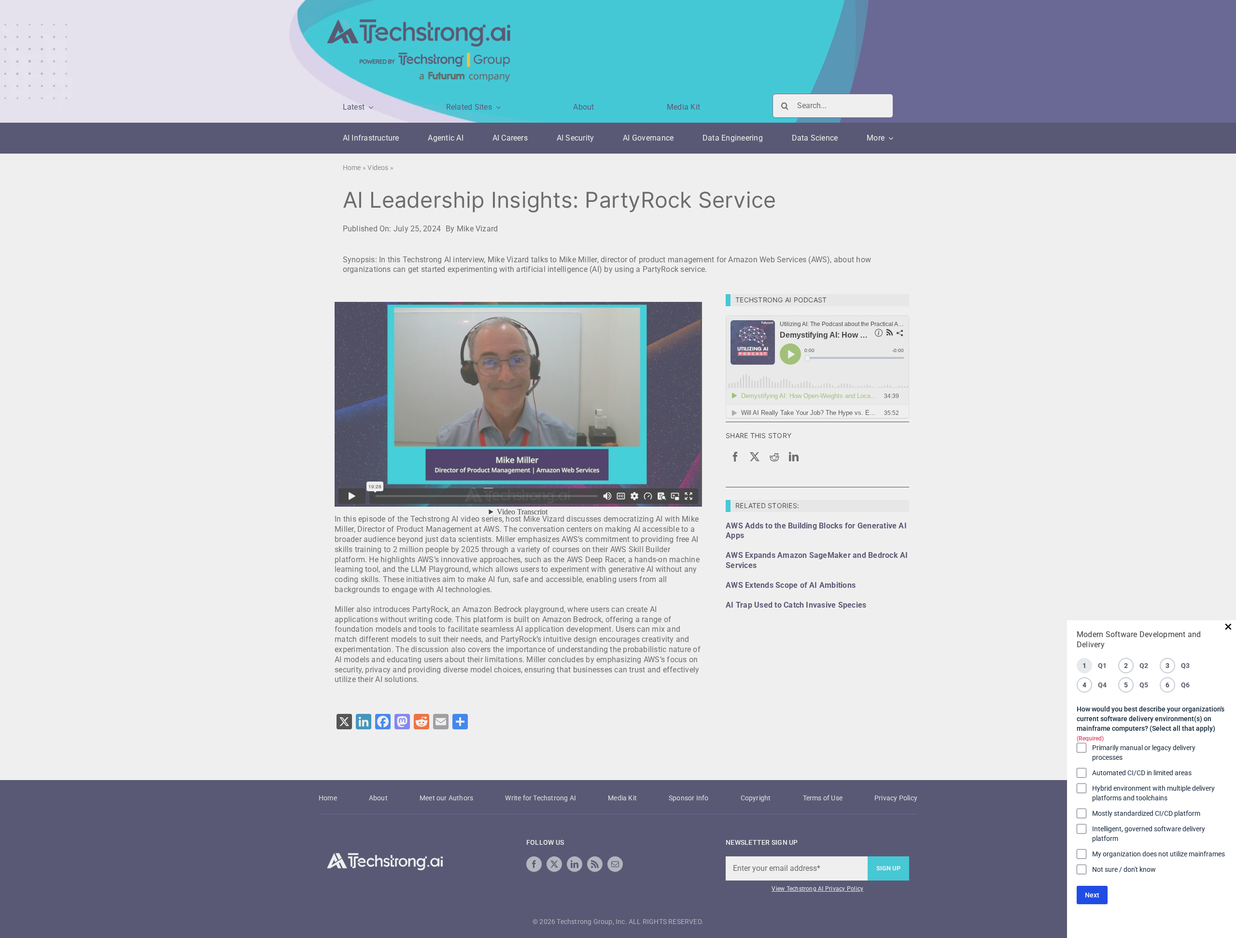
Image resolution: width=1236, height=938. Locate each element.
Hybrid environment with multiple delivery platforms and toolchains (1153, 793)
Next (1092, 895)
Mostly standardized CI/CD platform (1146, 813)
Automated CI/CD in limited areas (1142, 773)
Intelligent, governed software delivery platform (1148, 833)
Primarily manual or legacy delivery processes (1143, 752)
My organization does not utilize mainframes (1158, 854)
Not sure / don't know (1124, 869)
